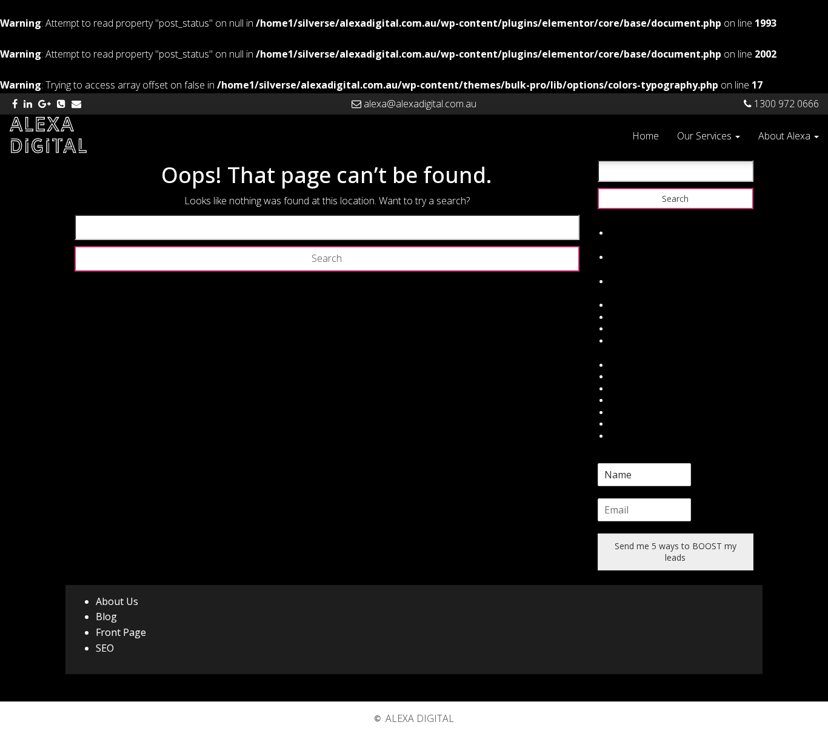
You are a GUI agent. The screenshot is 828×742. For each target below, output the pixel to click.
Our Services (705, 135)
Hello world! (633, 233)
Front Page (121, 632)
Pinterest (627, 424)
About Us (117, 601)
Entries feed (633, 317)
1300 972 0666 (785, 103)
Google (624, 389)
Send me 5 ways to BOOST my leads (675, 552)
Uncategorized (638, 281)
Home (645, 135)
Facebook (629, 365)
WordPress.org (639, 341)
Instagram (630, 412)
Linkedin (626, 400)
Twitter (624, 377)
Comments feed (641, 329)
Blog (106, 616)
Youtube (626, 436)
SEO (105, 648)
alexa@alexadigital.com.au (418, 103)
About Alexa (785, 135)
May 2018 (629, 257)
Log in (622, 305)
